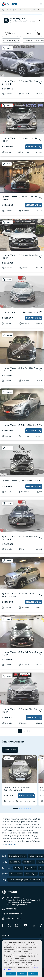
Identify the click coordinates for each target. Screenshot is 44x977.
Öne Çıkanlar (10, 750)
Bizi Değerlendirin (13, 918)
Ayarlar (33, 974)
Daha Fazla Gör (9, 844)
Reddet (22, 974)
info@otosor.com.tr (14, 913)
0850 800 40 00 (12, 909)
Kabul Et (11, 974)
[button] (15, 731)
